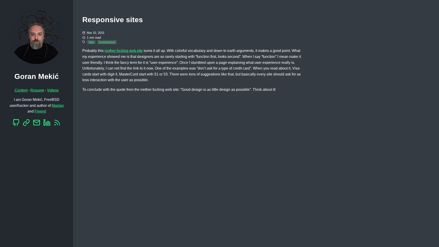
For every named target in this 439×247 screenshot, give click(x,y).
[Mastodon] (26, 124)
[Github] (16, 124)
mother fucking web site (123, 51)
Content (21, 90)
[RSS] (57, 124)
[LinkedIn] (47, 124)
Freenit (40, 111)
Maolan (58, 105)
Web (91, 42)
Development (107, 42)
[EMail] (36, 124)
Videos (53, 90)
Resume (37, 90)
